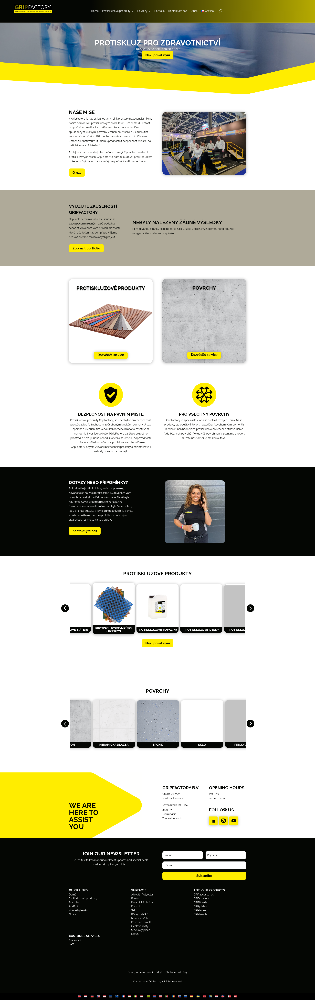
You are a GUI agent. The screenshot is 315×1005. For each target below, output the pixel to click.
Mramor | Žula (139, 918)
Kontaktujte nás (177, 11)
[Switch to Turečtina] (235, 996)
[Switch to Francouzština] (123, 996)
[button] (65, 608)
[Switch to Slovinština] (185, 996)
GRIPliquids (200, 902)
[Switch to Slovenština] (179, 996)
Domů (72, 894)
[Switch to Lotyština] (142, 996)
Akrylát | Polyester (142, 894)
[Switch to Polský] (161, 996)
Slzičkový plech (140, 930)
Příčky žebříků (139, 914)
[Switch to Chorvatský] (217, 996)
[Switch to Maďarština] (129, 996)
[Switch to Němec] (92, 996)
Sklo (133, 910)
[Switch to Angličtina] (79, 996)
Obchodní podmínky (176, 972)
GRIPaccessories (204, 894)
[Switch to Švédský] (198, 996)
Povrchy (142, 11)
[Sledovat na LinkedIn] (213, 820)
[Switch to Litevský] (148, 996)
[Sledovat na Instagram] (223, 820)
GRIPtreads (200, 914)
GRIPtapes (200, 910)
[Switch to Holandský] (86, 996)
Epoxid (135, 906)
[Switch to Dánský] (104, 996)
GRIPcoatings (202, 898)
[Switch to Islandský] (223, 996)
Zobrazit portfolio (86, 248)
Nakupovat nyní (157, 55)
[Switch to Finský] (117, 996)
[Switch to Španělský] (192, 996)
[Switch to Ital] (136, 996)
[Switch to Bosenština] (210, 996)
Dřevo (135, 934)
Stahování (75, 940)
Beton (134, 898)
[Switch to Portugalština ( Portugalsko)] (167, 996)
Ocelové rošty (139, 926)
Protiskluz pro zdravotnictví (157, 42)
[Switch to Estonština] (111, 996)
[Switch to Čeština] (98, 996)
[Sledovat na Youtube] (233, 820)
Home (95, 11)
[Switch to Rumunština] (173, 996)
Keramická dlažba (142, 902)
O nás (194, 11)
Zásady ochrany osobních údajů (145, 972)
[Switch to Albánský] (204, 996)
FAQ (71, 944)
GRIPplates (200, 906)
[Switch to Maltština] (229, 996)
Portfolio (159, 11)
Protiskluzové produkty (116, 11)
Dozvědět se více (110, 355)
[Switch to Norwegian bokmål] (154, 996)
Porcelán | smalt (141, 922)
